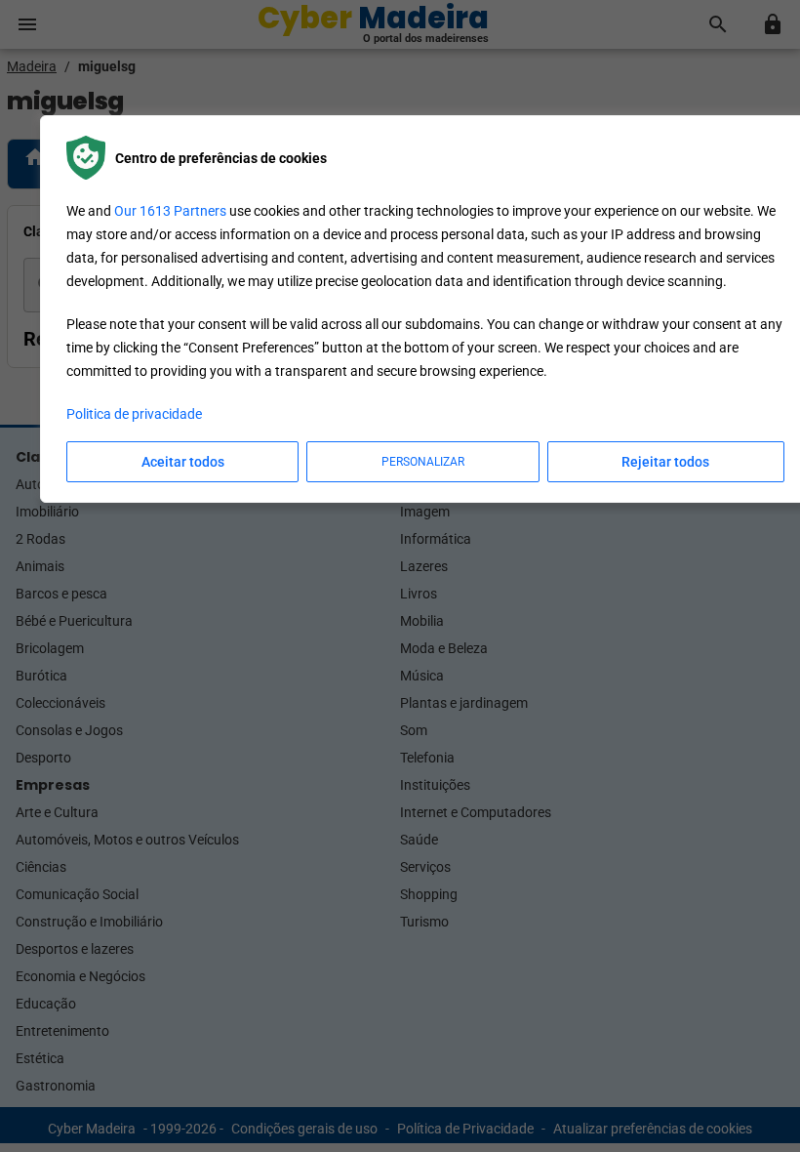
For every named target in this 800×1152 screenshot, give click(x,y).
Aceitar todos (182, 462)
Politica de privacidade (134, 414)
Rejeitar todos (665, 462)
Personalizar (422, 462)
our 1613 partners (170, 211)
